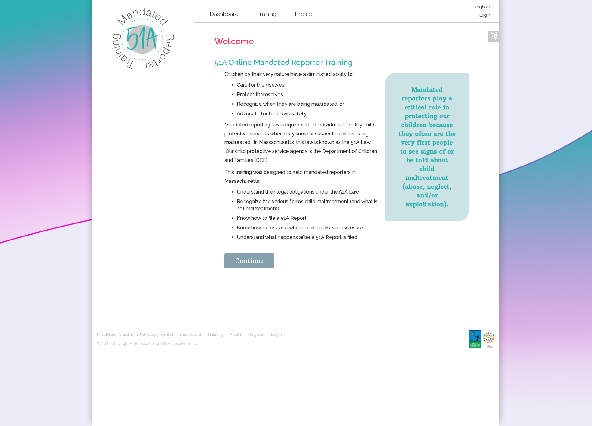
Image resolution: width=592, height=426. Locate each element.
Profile (303, 13)
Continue (249, 260)
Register (482, 7)
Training (266, 13)
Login (484, 15)
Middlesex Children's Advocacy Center (135, 334)
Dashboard (224, 13)
